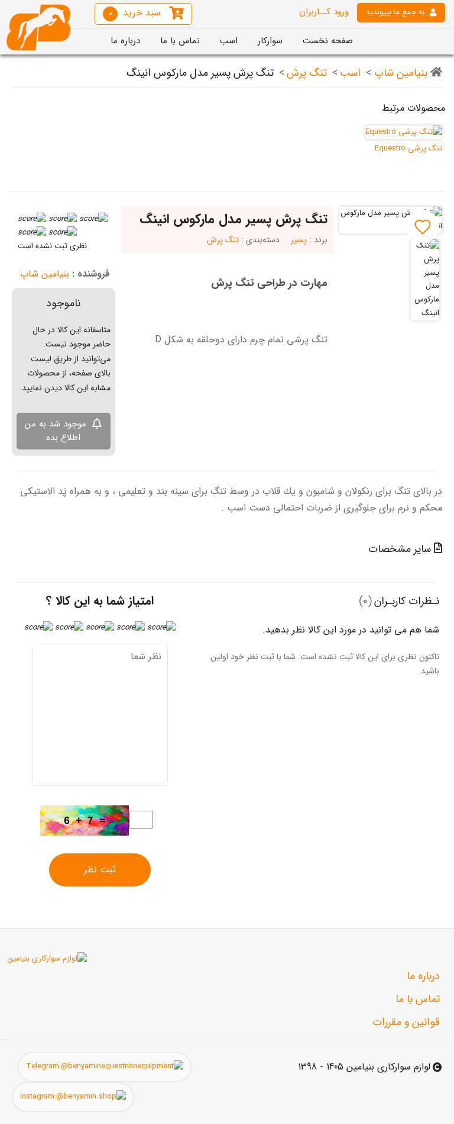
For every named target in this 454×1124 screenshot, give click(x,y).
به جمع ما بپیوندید (395, 12)
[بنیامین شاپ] (38, 27)
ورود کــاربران (324, 12)
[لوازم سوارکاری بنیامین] (46, 959)
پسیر (299, 239)
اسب (350, 73)
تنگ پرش (307, 73)
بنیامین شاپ (399, 73)
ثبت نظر (100, 869)
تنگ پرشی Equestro (408, 148)
